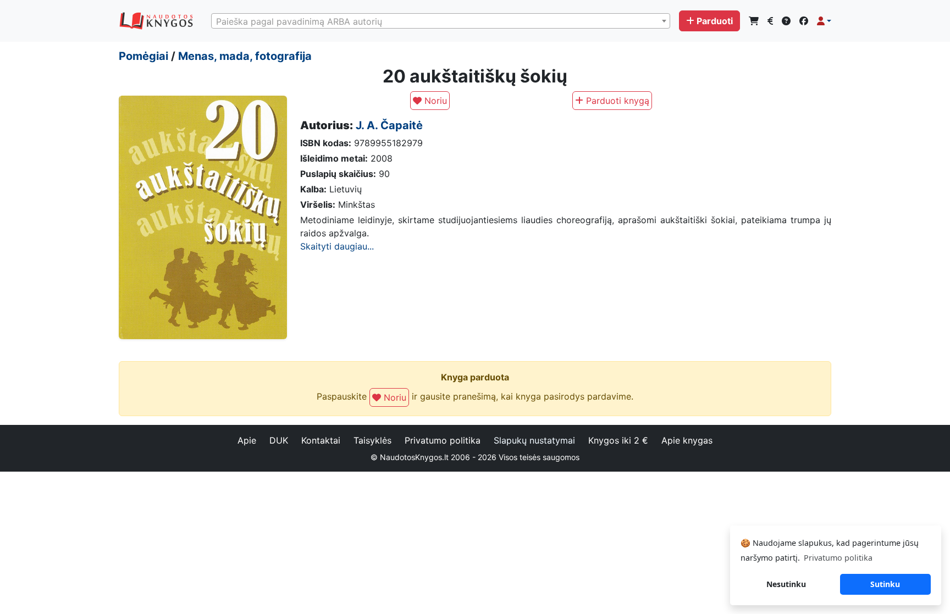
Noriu (434, 100)
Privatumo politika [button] (838, 557)
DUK (278, 440)
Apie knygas (686, 440)
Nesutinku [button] (786, 584)
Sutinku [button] (885, 584)
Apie (247, 440)
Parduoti (715, 20)
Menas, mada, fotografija (245, 56)
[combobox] (440, 21)
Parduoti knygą (616, 100)
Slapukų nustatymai (534, 440)
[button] (824, 20)
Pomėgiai (143, 56)
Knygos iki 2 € (618, 440)
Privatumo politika (442, 440)
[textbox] (441, 21)
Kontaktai (320, 440)
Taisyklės (372, 440)
